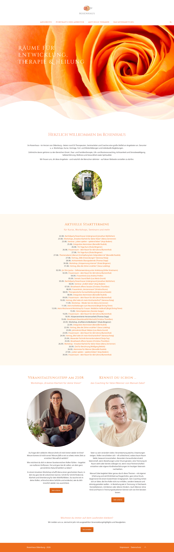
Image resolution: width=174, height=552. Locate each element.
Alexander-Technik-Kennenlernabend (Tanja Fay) (89, 338)
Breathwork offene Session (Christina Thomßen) (90, 286)
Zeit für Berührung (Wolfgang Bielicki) (90, 346)
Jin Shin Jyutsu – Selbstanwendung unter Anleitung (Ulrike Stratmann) (90, 270)
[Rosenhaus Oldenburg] (87, 9)
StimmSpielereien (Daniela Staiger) (90, 311)
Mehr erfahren (56, 490)
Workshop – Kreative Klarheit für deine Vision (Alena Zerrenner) (89, 344)
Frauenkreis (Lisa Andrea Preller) (90, 275)
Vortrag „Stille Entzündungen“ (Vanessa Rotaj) (90, 258)
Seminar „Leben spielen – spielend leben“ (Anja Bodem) (90, 241)
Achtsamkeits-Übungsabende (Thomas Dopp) (90, 260)
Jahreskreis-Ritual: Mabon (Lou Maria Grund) (90, 330)
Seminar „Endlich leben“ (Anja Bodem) (90, 284)
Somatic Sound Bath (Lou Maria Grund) (90, 278)
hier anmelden (87, 530)
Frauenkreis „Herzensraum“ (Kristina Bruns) (90, 289)
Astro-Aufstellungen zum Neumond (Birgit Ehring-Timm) (90, 305)
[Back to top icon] (145, 547)
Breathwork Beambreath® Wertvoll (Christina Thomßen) (90, 319)
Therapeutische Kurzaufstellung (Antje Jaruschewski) (90, 292)
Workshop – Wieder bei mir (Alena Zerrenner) (90, 303)
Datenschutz (136, 547)
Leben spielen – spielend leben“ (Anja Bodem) (90, 352)
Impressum (124, 547)
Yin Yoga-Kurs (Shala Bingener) (90, 247)
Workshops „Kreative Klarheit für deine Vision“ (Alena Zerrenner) (90, 239)
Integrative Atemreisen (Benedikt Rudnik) (90, 244)
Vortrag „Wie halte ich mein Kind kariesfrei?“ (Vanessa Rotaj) (90, 300)
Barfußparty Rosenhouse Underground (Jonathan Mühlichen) (90, 236)
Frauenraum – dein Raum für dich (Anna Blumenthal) (89, 249)
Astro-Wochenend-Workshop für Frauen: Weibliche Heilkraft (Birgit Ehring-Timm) (90, 308)
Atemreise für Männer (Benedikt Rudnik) (90, 349)
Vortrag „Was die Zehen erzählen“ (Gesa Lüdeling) (90, 266)
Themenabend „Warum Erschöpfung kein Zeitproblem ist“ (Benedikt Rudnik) (90, 255)
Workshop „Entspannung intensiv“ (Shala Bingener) (90, 263)
